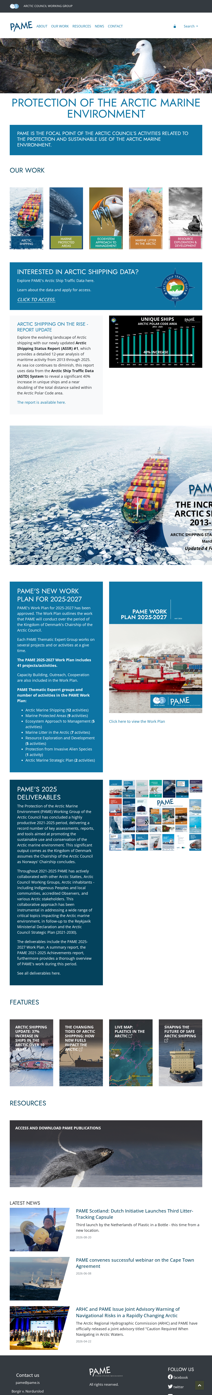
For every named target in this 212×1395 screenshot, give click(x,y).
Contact (115, 26)
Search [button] (189, 26)
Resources (81, 26)
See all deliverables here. (39, 973)
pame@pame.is (28, 1382)
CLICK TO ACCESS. (36, 299)
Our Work (60, 26)
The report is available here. (41, 402)
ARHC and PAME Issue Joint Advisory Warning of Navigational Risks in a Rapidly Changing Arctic (128, 1312)
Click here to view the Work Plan (137, 721)
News (99, 26)
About (41, 26)
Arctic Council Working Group (47, 6)
